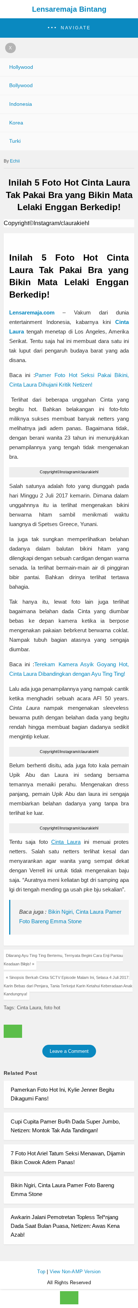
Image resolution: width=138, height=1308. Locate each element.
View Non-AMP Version (75, 1271)
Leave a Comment (69, 1051)
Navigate (76, 27)
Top (41, 1271)
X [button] (10, 48)
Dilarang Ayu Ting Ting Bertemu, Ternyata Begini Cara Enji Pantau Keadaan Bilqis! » (63, 959)
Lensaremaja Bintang (69, 9)
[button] (69, 28)
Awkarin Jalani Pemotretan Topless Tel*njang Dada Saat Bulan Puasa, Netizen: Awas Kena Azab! (65, 1226)
